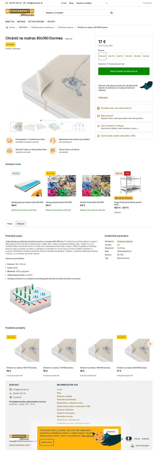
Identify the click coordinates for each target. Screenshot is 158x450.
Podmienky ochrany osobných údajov (73, 423)
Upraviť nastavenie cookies (19, 445)
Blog (71, 3)
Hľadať (111, 13)
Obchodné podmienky (66, 399)
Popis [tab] (9, 224)
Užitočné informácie (66, 413)
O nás (63, 3)
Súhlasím (111, 432)
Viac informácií (88, 436)
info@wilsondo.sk (21, 389)
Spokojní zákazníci (65, 410)
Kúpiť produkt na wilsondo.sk (123, 71)
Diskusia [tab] (20, 224)
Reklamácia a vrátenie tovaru (70, 403)
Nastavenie (47, 442)
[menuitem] (9, 22)
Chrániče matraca (125, 241)
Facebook (17, 397)
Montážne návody (65, 416)
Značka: (13, 49)
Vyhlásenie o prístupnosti (68, 420)
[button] (41, 120)
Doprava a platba (83, 3)
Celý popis (103, 97)
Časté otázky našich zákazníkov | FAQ (73, 406)
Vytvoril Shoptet (142, 445)
